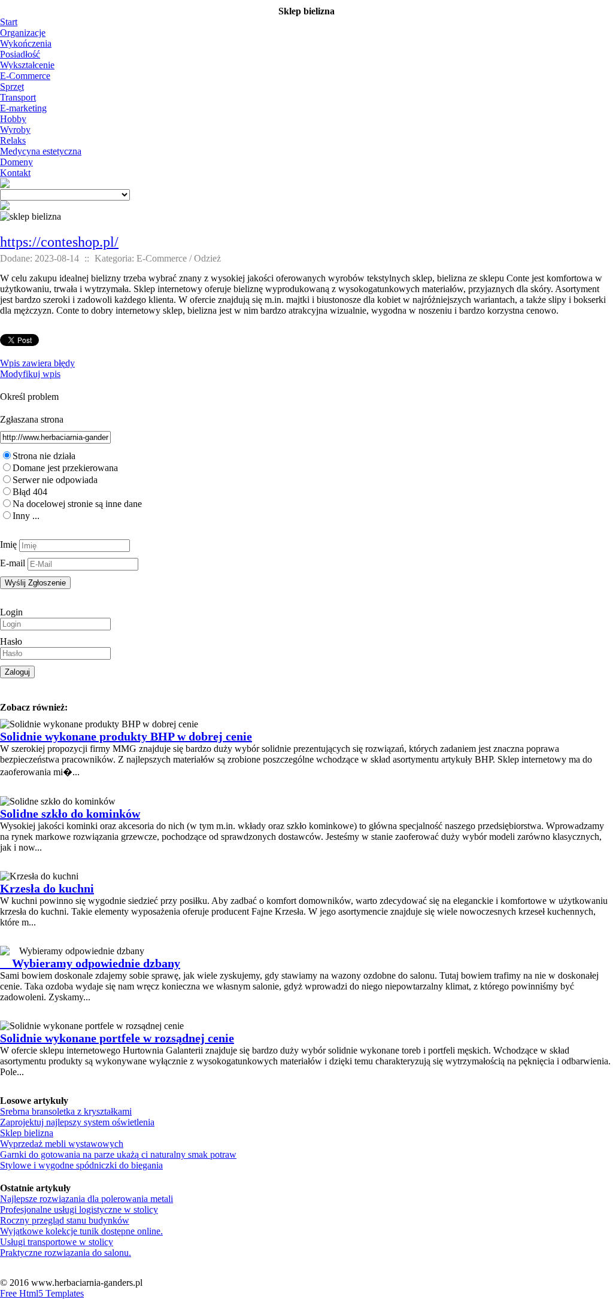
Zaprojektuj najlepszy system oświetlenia (77, 1122)
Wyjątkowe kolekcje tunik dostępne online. (81, 1231)
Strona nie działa (44, 456)
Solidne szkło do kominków (70, 813)
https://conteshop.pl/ (59, 242)
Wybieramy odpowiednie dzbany (90, 963)
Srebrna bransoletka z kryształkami (66, 1111)
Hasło (11, 641)
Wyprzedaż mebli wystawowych (61, 1144)
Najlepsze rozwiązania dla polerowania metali (86, 1199)
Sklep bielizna (26, 1133)
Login (11, 612)
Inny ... (26, 516)
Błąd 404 (30, 492)
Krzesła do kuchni (47, 888)
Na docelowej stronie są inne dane (77, 504)
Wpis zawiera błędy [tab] (37, 363)
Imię (8, 544)
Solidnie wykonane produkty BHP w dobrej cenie (126, 736)
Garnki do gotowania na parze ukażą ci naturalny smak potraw (118, 1154)
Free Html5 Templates (42, 1293)
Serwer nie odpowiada (55, 480)
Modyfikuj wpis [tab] (30, 374)
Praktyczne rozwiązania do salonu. (65, 1253)
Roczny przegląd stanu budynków (64, 1220)
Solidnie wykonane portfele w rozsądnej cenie (117, 1038)
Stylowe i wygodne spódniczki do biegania (81, 1165)
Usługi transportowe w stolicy (56, 1242)
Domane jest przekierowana (65, 468)
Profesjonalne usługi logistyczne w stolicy (79, 1209)
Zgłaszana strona (31, 419)
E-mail (12, 563)
